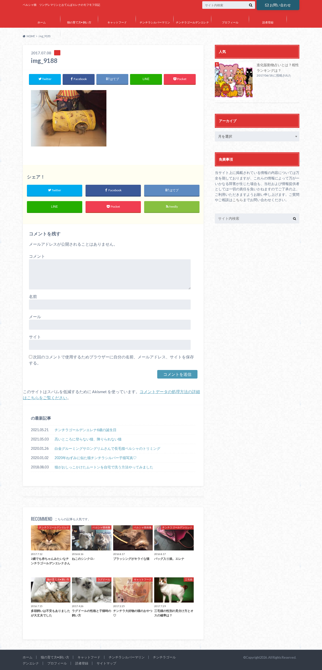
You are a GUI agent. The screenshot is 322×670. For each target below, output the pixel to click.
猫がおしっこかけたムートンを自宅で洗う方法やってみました (104, 467)
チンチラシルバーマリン (155, 22)
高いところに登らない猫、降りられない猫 (88, 439)
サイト (35, 336)
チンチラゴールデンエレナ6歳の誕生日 (85, 430)
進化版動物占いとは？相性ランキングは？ (278, 67)
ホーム (41, 22)
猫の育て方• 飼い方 (79, 22)
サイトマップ (41, 37)
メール (35, 316)
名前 (33, 296)
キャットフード (117, 22)
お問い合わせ (280, 5)
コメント (37, 256)
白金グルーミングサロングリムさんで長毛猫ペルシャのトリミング (107, 448)
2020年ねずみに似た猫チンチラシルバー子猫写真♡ (96, 458)
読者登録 (267, 22)
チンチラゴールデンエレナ (192, 22)
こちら (237, 200)
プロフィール (230, 22)
